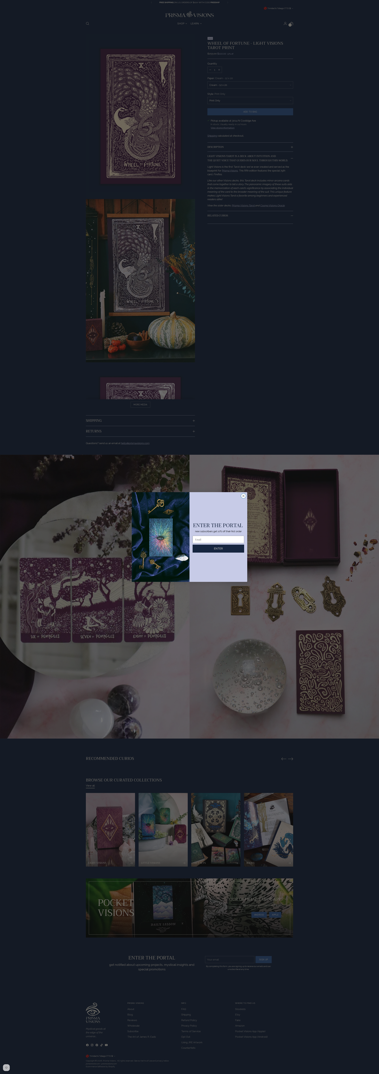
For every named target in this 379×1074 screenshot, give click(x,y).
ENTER (218, 548)
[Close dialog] (243, 495)
